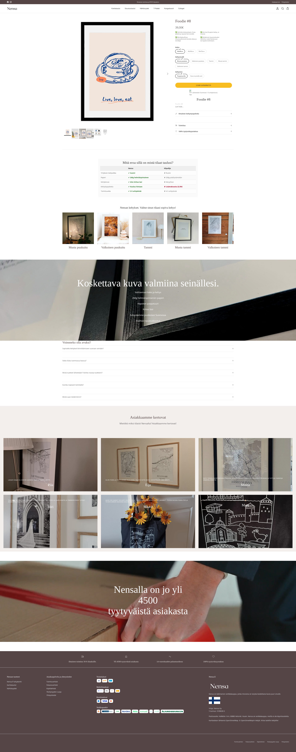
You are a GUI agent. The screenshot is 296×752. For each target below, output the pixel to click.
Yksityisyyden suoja (53, 692)
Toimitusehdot (52, 682)
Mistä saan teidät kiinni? (71, 397)
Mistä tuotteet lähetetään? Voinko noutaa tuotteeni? (82, 373)
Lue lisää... (179, 106)
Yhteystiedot (285, 2)
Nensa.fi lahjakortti (14, 682)
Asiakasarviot (276, 2)
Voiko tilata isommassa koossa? (74, 361)
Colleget (181, 8)
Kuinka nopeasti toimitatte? (73, 385)
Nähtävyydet (144, 8)
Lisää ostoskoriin (203, 85)
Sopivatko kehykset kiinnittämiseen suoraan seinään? (83, 348)
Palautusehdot (52, 685)
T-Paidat (157, 8)
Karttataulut (115, 8)
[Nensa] (12, 8)
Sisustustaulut (130, 8)
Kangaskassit (169, 8)
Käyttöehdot (51, 688)
